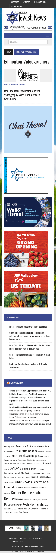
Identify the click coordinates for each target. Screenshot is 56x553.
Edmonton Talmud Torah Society (20, 477)
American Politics (25, 446)
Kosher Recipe (21, 493)
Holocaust (43, 477)
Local (22, 84)
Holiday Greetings (40, 2)
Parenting (45, 499)
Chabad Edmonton (36, 464)
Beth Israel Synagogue (25, 456)
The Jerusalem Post (16, 382)
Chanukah (46, 463)
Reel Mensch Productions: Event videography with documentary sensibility (22, 94)
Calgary (15, 460)
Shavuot (45, 505)
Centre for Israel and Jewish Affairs (17, 464)
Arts (6, 84)
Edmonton (40, 469)
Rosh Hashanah (33, 504)
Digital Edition (29, 468)
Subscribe (15, 2)
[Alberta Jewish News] (28, 18)
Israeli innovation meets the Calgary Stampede (28, 326)
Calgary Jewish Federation (26, 460)
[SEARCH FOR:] (28, 41)
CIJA (5, 469)
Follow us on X (16, 6)
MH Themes (40, 546)
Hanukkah (34, 477)
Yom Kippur (23, 512)
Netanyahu (37, 499)
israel (18, 482)
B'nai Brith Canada (26, 451)
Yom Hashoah (14, 512)
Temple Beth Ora (23, 509)
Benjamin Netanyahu (44, 451)
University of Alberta (38, 509)
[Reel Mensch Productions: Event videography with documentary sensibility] (28, 80)
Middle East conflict (24, 499)
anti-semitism (42, 446)
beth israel (7, 456)
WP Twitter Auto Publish (19, 552)
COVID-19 (14, 468)
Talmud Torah (13, 509)
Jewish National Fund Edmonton (31, 487)
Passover (10, 504)
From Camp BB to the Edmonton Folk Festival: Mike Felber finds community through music (29, 347)
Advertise (26, 2)
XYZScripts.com (39, 552)
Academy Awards (9, 447)
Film (10, 84)
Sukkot (6, 509)
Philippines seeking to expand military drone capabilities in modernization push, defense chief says (29, 400)
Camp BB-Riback (41, 460)
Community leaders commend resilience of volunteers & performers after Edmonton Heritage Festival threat (29, 336)
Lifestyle (16, 84)
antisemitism (9, 451)
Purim (19, 504)
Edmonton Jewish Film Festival (18, 473)
